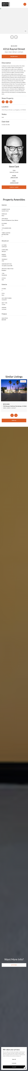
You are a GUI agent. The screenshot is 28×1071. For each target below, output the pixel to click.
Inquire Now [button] (14, 56)
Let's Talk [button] (14, 965)
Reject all (14, 1059)
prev (12, 37)
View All (14, 420)
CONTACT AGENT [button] (14, 187)
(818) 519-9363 (14, 177)
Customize (14, 1063)
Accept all (14, 1066)
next (16, 37)
